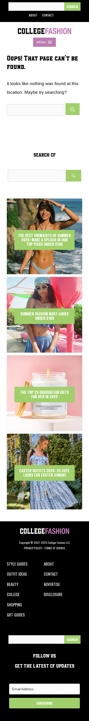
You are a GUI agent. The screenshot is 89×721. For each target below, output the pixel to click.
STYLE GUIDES (17, 564)
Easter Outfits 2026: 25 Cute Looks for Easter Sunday (44, 473)
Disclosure (53, 594)
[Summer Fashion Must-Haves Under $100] (44, 351)
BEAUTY (12, 584)
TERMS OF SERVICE (54, 548)
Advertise (52, 584)
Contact (48, 15)
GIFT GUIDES (16, 615)
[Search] (72, 6)
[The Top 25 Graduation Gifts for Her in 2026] (44, 430)
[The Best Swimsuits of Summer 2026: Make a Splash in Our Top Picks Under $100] (44, 273)
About (33, 15)
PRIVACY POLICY (33, 548)
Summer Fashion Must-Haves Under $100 (44, 316)
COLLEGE (13, 594)
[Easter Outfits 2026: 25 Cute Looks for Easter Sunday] (44, 508)
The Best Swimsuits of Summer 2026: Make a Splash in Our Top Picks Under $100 (44, 240)
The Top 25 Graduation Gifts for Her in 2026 (44, 394)
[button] (41, 42)
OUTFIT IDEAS (17, 574)
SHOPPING (14, 605)
